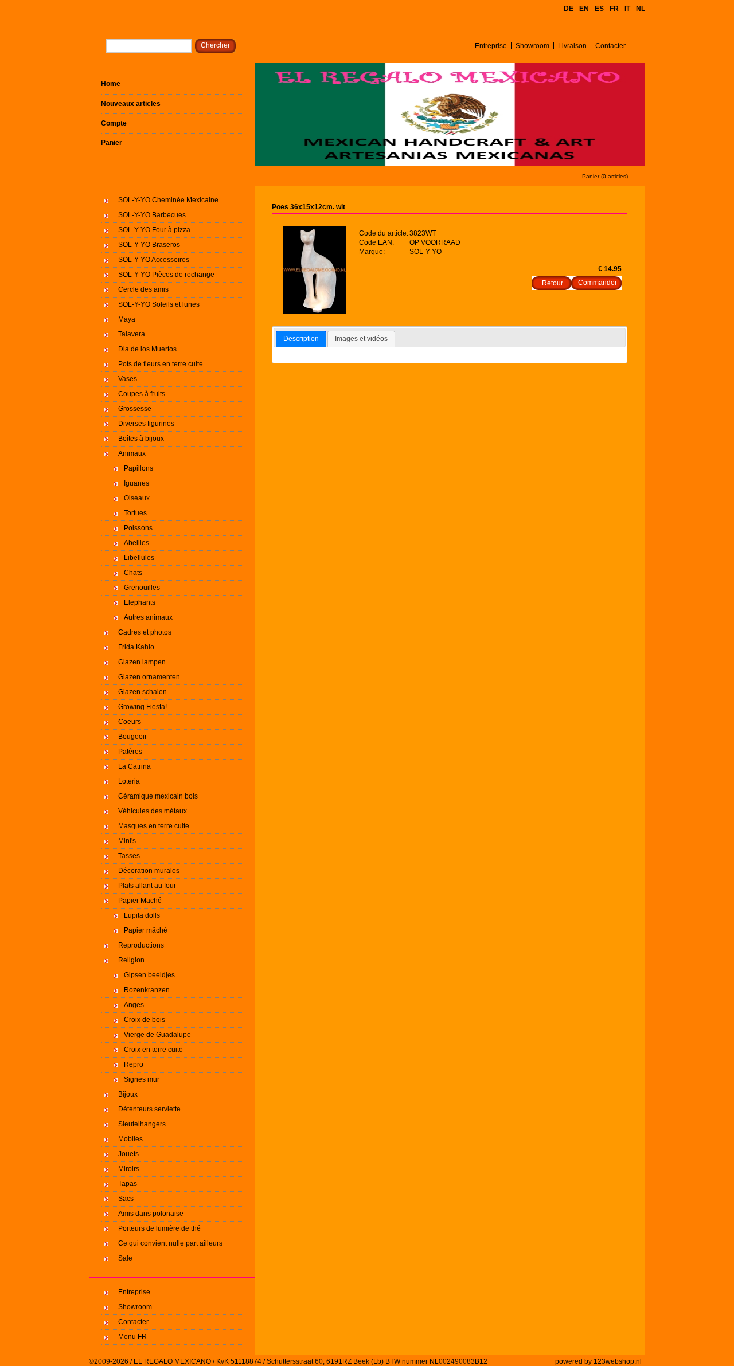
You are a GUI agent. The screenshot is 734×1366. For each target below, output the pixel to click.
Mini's (127, 841)
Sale (125, 1258)
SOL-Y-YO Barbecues (152, 215)
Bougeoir (132, 737)
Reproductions (141, 945)
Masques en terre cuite (153, 826)
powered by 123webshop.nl (598, 1361)
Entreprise (491, 45)
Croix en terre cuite (153, 1050)
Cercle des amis (143, 289)
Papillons (138, 468)
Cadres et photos (144, 632)
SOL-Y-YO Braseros (149, 245)
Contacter (610, 45)
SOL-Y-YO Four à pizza (154, 230)
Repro (133, 1064)
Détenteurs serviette (149, 1109)
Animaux (132, 453)
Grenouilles (142, 588)
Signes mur (141, 1079)
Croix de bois (144, 1020)
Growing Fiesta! (142, 707)
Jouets (128, 1154)
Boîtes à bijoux (141, 439)
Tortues (135, 513)
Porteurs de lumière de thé (159, 1228)
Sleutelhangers (142, 1124)
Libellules (139, 558)
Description (301, 339)
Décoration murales (148, 871)
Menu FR (132, 1337)
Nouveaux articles (131, 104)
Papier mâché (145, 930)
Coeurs (129, 722)
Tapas (127, 1184)
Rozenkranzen (147, 990)
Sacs (126, 1199)
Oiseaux (137, 498)
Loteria (129, 781)
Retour (552, 283)
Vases (127, 379)
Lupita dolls (142, 915)
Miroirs (128, 1169)
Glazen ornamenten (149, 677)
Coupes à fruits (141, 394)
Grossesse (134, 409)
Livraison (572, 45)
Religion (131, 960)
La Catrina (134, 766)
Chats (133, 573)
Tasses (129, 856)
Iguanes (136, 483)
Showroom (532, 45)
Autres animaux (148, 617)
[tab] (301, 339)
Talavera (131, 334)
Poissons (138, 528)
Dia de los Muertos (147, 349)
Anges (134, 1005)
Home (110, 84)
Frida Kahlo (136, 647)
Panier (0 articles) (605, 176)
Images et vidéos (361, 339)
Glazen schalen (142, 692)
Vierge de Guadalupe (157, 1035)
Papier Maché (140, 901)
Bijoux (128, 1094)
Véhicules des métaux (152, 811)
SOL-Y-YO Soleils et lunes (159, 304)
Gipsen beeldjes (149, 975)
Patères (130, 751)
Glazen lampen (142, 662)
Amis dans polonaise (151, 1214)
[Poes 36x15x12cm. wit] (314, 312)
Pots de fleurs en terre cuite (160, 364)
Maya (126, 319)
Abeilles (136, 543)
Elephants (139, 602)
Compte (114, 123)
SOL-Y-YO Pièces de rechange (166, 275)
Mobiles (130, 1139)
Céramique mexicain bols (158, 796)
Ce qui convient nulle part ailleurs (170, 1243)
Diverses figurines (146, 424)
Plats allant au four (147, 886)
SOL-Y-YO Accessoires (153, 260)
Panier (111, 143)
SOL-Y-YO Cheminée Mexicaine (168, 200)
